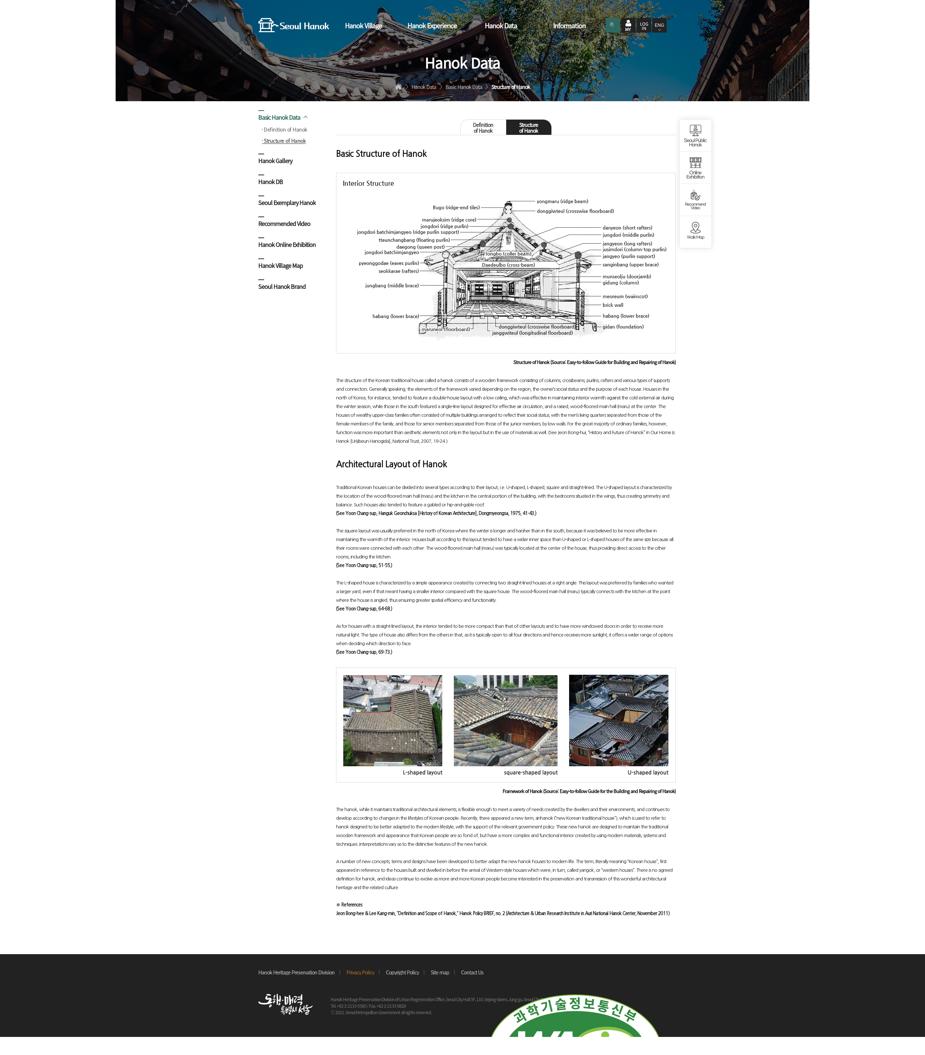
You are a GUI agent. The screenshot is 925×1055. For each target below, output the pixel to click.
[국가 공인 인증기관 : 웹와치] (575, 997)
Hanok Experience (432, 25)
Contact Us (472, 972)
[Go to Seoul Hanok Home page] (293, 25)
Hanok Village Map (280, 265)
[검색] (613, 25)
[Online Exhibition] (695, 168)
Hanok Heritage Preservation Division (296, 972)
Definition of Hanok (285, 129)
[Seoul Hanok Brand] (695, 232)
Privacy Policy (360, 972)
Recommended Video (284, 223)
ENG (659, 25)
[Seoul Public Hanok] (695, 136)
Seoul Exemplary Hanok (287, 202)
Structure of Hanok (285, 140)
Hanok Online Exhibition (287, 244)
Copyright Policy (402, 972)
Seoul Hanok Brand (282, 286)
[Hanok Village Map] (695, 200)
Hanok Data (501, 25)
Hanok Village (363, 25)
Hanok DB (270, 181)
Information (569, 25)
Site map (440, 972)
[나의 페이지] (628, 25)
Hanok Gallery (275, 160)
